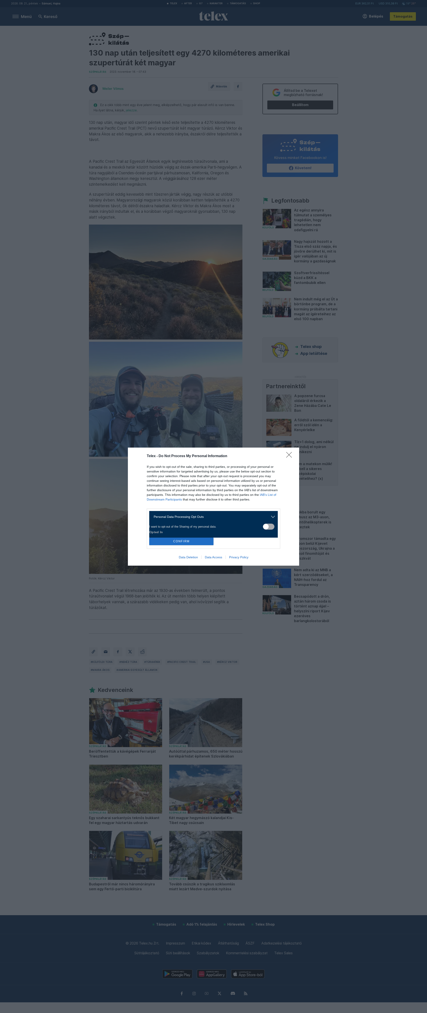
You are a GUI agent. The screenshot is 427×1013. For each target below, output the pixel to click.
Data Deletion (188, 557)
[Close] (290, 456)
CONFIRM (181, 541)
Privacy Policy (238, 557)
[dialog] (213, 507)
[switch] (268, 527)
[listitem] (211, 517)
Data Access (213, 557)
